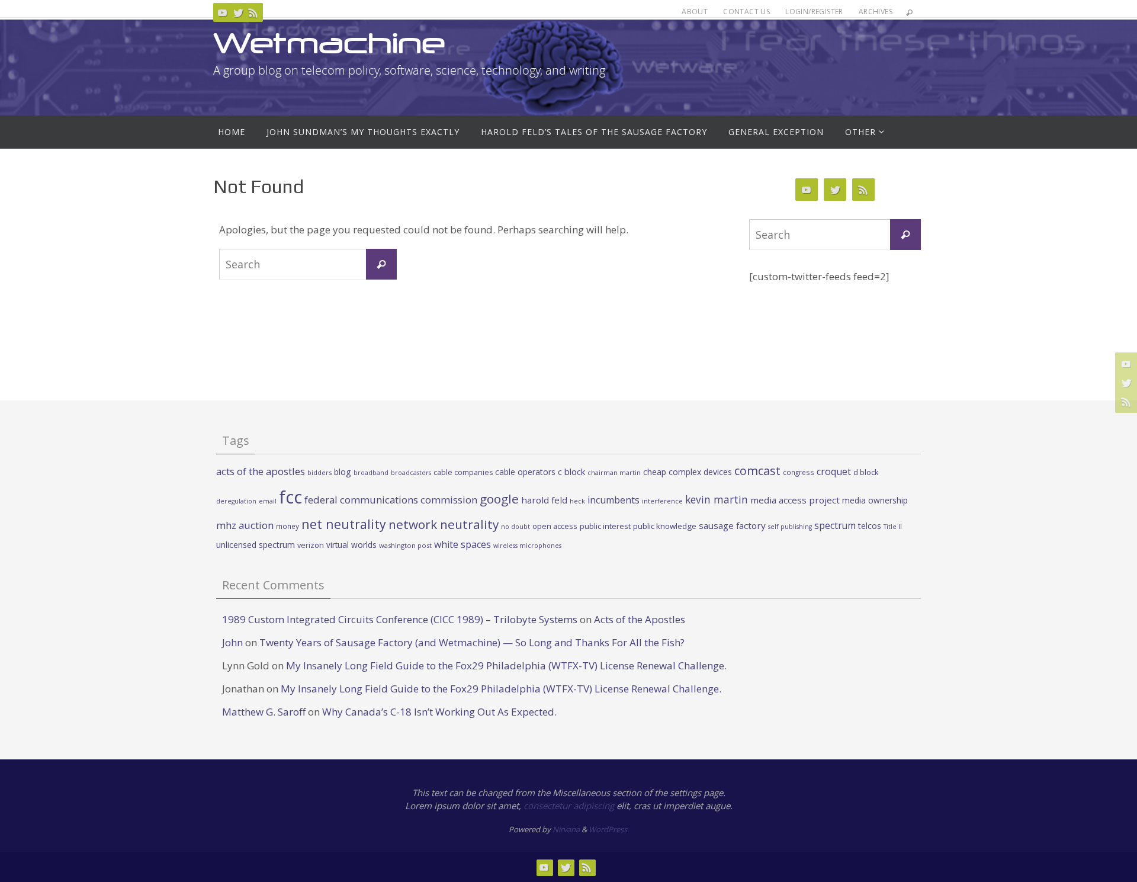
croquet (834, 471)
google (499, 498)
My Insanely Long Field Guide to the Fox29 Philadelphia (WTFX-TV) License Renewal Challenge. (506, 665)
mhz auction (245, 525)
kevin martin (716, 499)
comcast (757, 471)
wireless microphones (527, 545)
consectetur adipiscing (568, 806)
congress (798, 472)
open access (554, 526)
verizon (310, 545)
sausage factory (732, 525)
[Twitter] (238, 12)
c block (571, 471)
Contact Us (746, 12)
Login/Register (814, 12)
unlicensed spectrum (255, 544)
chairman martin (614, 472)
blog (342, 471)
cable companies (463, 472)
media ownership (875, 500)
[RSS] (253, 12)
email (268, 501)
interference (662, 500)
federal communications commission (390, 499)
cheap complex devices (687, 471)
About (695, 12)
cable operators (525, 471)
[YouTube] (222, 12)
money (287, 526)
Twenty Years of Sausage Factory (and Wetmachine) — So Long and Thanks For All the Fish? (472, 642)
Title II (893, 526)
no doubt (515, 526)
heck (577, 500)
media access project (795, 500)
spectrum (835, 525)
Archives (875, 12)
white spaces (462, 544)
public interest (605, 526)
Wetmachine (329, 43)
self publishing (790, 526)
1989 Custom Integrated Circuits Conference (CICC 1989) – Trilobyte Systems (399, 619)
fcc (290, 497)
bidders (319, 472)
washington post (405, 545)
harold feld (544, 500)
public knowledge (664, 526)
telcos (869, 525)
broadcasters (411, 473)
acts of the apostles (260, 471)
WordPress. (609, 829)
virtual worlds (351, 544)
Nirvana (566, 829)
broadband (371, 473)
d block (866, 472)
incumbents (613, 499)
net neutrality (343, 524)
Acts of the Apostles (639, 619)
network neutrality (443, 524)
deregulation (236, 501)
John (232, 642)
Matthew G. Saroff (264, 712)
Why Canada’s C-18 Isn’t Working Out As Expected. (439, 712)
